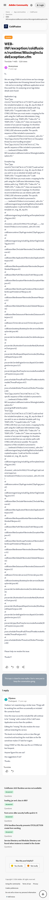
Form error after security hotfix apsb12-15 (20, 813)
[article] (24, 735)
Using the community (12, 884)
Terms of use (26, 884)
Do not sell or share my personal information (20, 892)
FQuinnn (12, 698)
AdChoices (11, 897)
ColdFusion (33, 12)
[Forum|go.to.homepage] (18, 5)
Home (8, 12)
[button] (5, 6)
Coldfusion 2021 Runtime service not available (23, 788)
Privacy (35, 884)
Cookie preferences (11, 888)
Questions (9, 14)
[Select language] (31, 5)
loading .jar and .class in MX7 (15, 800)
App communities (20, 12)
